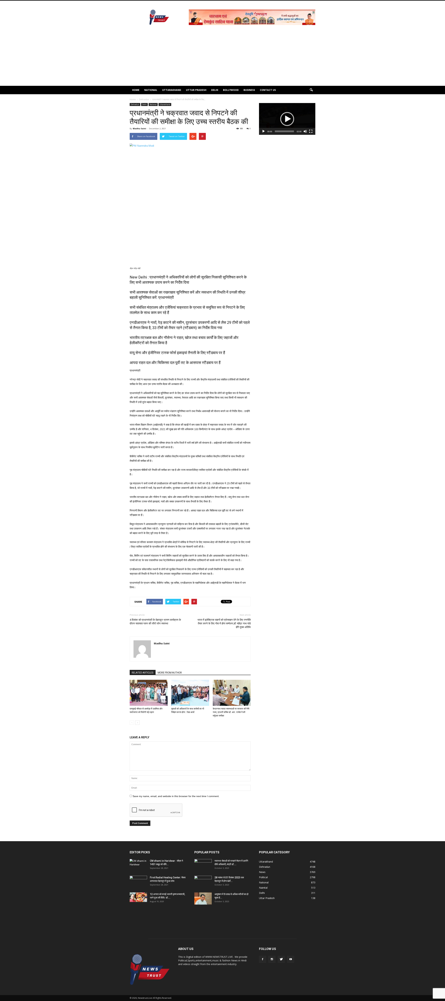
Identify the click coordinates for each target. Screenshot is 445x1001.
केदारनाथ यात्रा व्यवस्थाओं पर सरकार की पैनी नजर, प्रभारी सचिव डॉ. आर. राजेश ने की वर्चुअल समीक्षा (231, 712)
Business (249, 90)
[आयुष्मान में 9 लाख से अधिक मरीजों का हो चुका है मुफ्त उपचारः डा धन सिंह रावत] (203, 898)
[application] (287, 119)
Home (135, 90)
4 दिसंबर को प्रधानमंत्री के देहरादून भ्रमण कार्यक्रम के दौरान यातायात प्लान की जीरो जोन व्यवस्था (155, 621)
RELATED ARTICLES (142, 672)
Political (263, 877)
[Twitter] (281, 959)
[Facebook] (262, 959)
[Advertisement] (222, 59)
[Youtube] (290, 959)
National (150, 90)
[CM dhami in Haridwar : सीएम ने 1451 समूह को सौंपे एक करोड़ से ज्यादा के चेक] (138, 865)
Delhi (214, 90)
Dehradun (135, 104)
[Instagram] (271, 959)
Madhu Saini (139, 128)
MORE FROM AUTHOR (170, 672)
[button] (311, 90)
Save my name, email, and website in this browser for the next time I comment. (176, 796)
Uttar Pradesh (196, 90)
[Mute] (305, 131)
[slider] (284, 131)
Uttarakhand (171, 90)
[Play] (263, 131)
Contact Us (268, 90)
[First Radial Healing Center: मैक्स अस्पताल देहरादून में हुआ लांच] (138, 882)
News (262, 872)
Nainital (263, 887)
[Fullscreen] (311, 131)
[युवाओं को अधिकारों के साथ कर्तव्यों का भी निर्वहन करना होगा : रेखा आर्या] (190, 693)
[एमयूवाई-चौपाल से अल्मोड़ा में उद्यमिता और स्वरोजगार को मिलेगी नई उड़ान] (149, 693)
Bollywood (231, 90)
